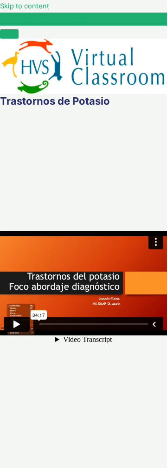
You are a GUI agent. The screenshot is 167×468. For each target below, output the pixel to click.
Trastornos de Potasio (55, 18)
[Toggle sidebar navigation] (9, 21)
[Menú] (9, 34)
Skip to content (24, 6)
